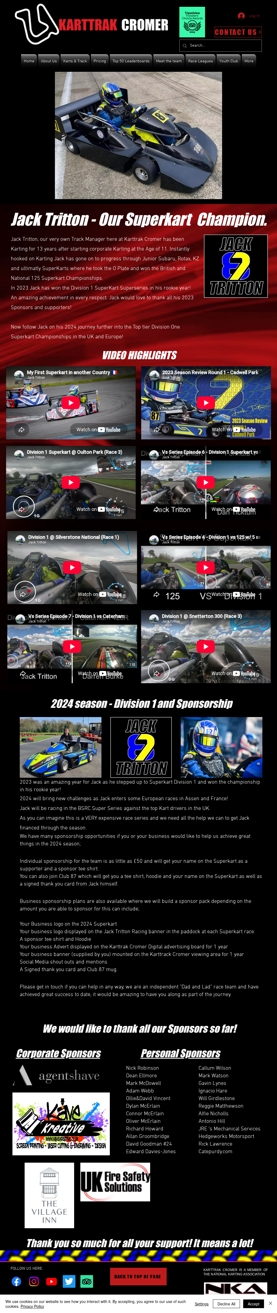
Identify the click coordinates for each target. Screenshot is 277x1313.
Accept (253, 1303)
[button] (138, 135)
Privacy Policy (32, 1306)
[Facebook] (16, 1281)
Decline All (226, 1303)
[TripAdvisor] (86, 1281)
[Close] (270, 1304)
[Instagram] (34, 1281)
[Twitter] (69, 1281)
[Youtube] (51, 1281)
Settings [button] (202, 1303)
